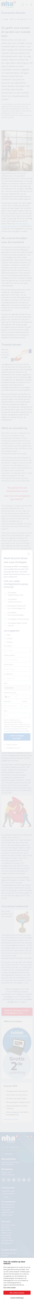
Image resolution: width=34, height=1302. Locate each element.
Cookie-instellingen (17, 1298)
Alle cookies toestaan (17, 1293)
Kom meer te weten (9, 1287)
